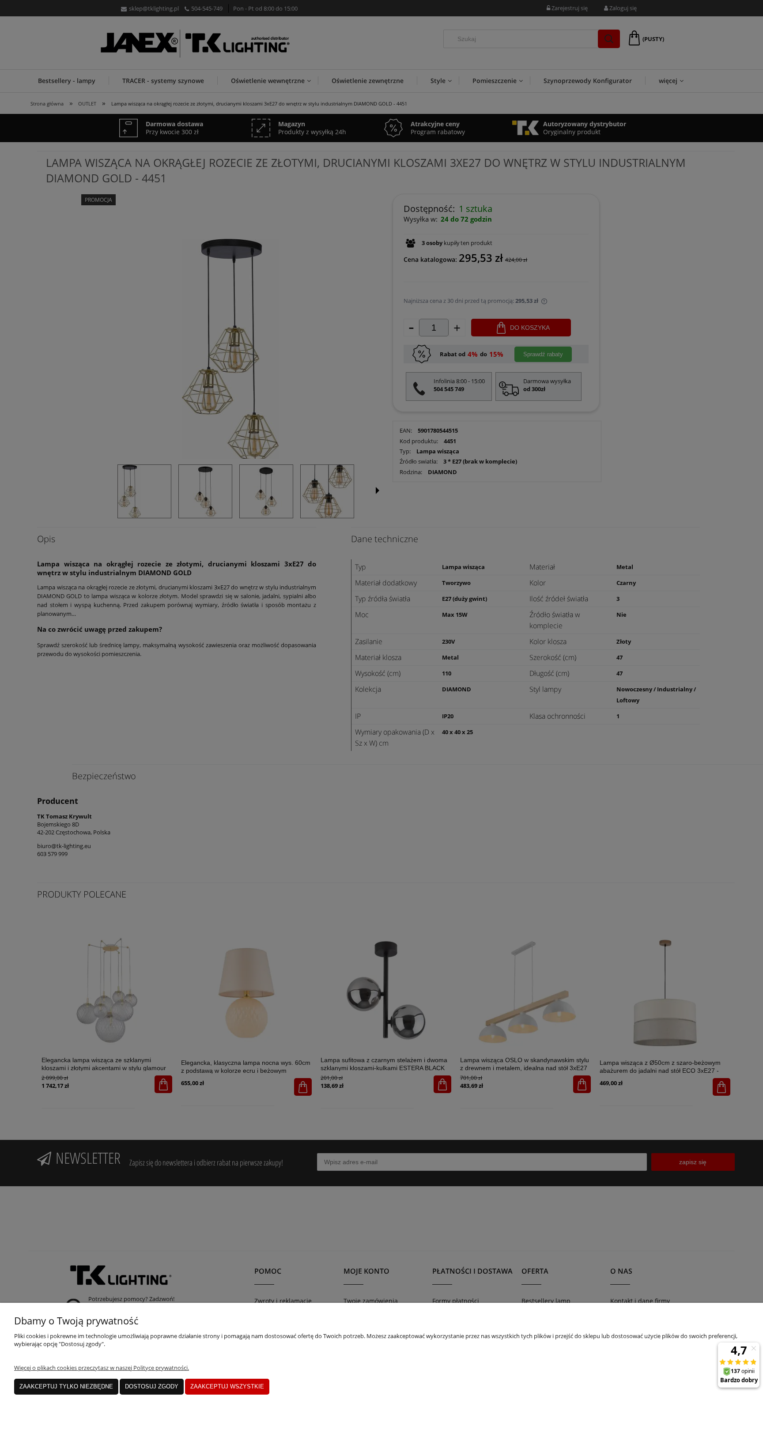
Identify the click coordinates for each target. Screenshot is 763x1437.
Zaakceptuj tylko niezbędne (66, 1386)
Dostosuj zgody (151, 1386)
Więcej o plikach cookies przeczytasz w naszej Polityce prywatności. (101, 1368)
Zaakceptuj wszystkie (227, 1386)
